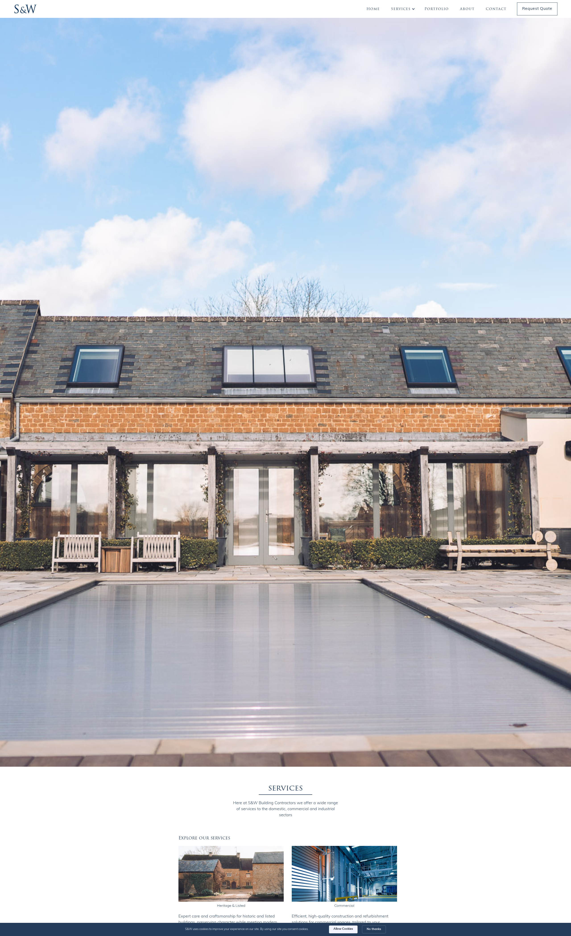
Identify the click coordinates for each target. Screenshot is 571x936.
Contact (496, 9)
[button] (402, 9)
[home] (25, 8)
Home (373, 9)
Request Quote (537, 9)
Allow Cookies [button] (343, 929)
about (467, 9)
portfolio (436, 9)
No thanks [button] (374, 929)
